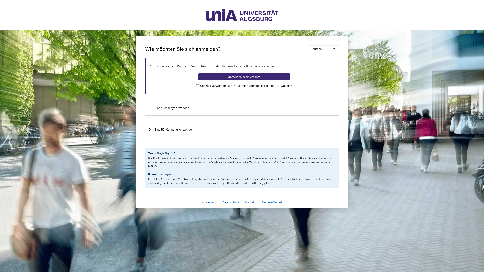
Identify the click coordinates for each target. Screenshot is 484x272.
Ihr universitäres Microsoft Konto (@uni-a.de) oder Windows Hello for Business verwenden (214, 65)
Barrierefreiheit (272, 202)
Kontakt (250, 202)
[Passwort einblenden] (331, 192)
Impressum (208, 202)
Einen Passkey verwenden (171, 107)
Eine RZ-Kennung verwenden (174, 129)
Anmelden (244, 209)
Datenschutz (230, 202)
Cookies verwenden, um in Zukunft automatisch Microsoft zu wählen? (246, 85)
